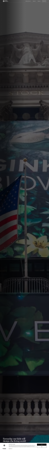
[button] (28, 1)
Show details (10, 448)
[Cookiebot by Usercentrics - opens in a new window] (4, 448)
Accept (42, 444)
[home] (5, 1)
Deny (41, 446)
